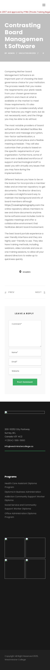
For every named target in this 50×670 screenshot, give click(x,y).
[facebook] (6, 663)
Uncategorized (27, 53)
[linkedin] (10, 663)
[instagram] (24, 663)
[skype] (15, 663)
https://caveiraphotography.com (22, 205)
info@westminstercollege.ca (19, 446)
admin (11, 53)
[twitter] (20, 663)
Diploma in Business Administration (23, 491)
